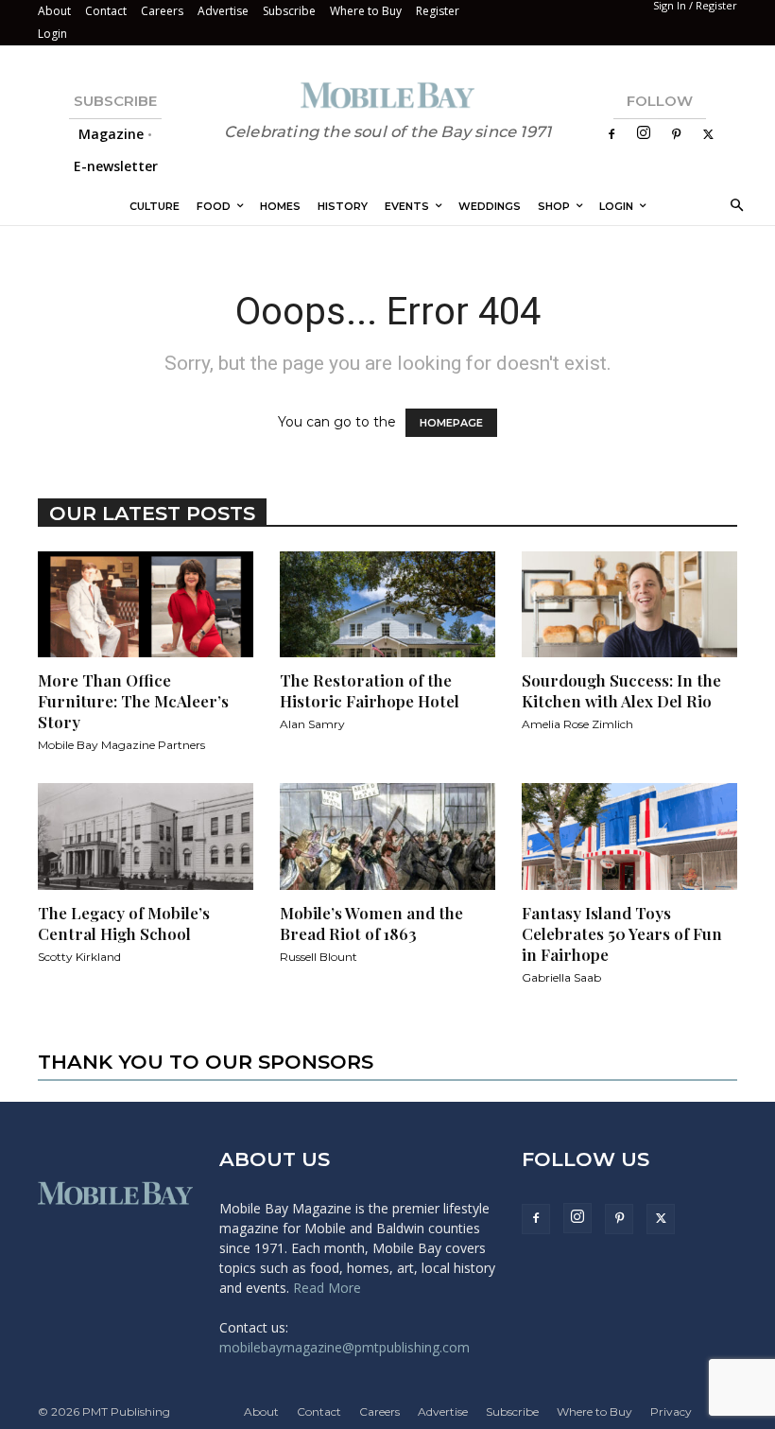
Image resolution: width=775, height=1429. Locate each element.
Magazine (111, 134)
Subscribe (289, 11)
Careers (162, 11)
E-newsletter (116, 166)
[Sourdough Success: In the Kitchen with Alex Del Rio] (629, 604)
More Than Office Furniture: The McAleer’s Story (133, 701)
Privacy (671, 1411)
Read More (327, 1288)
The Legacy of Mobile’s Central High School (124, 923)
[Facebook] (611, 134)
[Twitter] (708, 134)
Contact (106, 11)
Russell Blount (318, 957)
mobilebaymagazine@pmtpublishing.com (344, 1347)
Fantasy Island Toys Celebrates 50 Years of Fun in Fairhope (622, 933)
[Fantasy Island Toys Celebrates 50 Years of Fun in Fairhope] (629, 836)
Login (52, 34)
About (54, 11)
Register (437, 11)
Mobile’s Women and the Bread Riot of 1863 (371, 923)
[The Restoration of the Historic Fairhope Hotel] (387, 604)
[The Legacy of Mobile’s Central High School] (145, 836)
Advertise (223, 11)
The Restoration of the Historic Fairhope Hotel (369, 690)
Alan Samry (312, 724)
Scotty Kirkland (79, 957)
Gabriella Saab (561, 977)
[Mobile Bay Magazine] (387, 95)
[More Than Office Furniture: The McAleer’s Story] (145, 604)
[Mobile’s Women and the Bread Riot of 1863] (387, 836)
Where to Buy (366, 11)
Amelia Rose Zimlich (577, 724)
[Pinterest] (676, 134)
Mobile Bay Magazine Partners (121, 745)
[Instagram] (643, 133)
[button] (734, 206)
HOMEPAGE (451, 422)
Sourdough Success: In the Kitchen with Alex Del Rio (621, 690)
